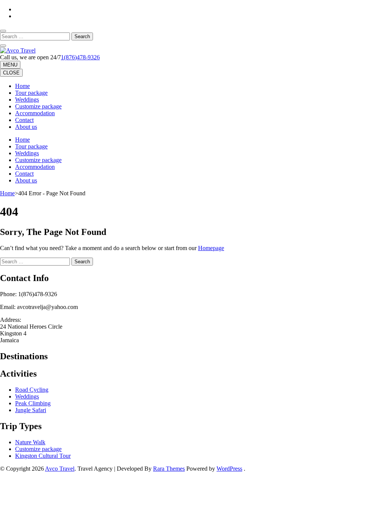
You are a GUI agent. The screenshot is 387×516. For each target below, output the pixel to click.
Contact (24, 120)
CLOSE (11, 73)
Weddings (27, 99)
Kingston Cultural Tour (43, 456)
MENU (10, 65)
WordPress (229, 468)
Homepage (211, 248)
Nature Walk (30, 442)
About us (26, 127)
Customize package (38, 106)
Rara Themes (169, 468)
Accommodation (35, 113)
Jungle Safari (30, 410)
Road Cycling (31, 389)
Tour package (31, 93)
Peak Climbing (33, 403)
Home (22, 86)
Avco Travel (59, 468)
